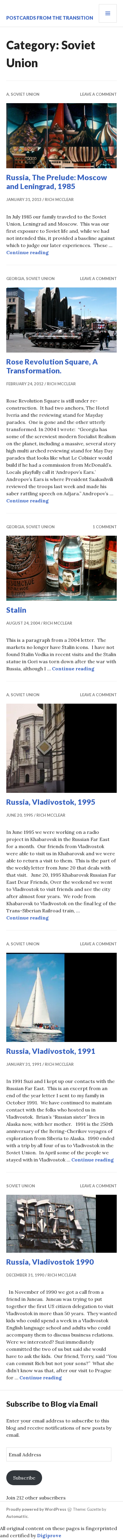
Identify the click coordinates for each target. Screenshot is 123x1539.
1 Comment (105, 526)
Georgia (15, 278)
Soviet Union (25, 94)
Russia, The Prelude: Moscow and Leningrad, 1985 (56, 182)
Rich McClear (59, 199)
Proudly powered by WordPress (36, 1509)
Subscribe (24, 1478)
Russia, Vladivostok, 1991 (51, 1050)
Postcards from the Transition (49, 18)
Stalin (16, 609)
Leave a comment (98, 94)
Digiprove (49, 1535)
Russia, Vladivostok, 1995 (51, 801)
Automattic (17, 1516)
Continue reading (27, 252)
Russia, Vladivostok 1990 (50, 1261)
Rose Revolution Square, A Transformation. (52, 366)
